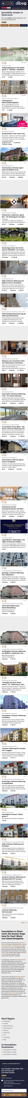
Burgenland (6, 1021)
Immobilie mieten (19, 976)
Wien (4, 1039)
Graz (3, 954)
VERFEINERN (24, 25)
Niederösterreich (8, 1026)
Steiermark (6, 1033)
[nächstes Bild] (26, 54)
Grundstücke (5, 947)
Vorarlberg (6, 1037)
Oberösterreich (7, 1028)
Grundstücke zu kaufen (10, 1054)
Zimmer (9, 946)
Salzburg (5, 1030)
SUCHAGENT (5, 25)
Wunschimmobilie (13, 993)
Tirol (4, 1035)
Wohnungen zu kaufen (9, 1052)
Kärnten (5, 1023)
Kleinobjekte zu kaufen (9, 1050)
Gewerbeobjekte (17, 946)
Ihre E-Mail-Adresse (5, 1087)
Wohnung (21, 944)
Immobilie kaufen (20, 960)
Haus (3, 946)
